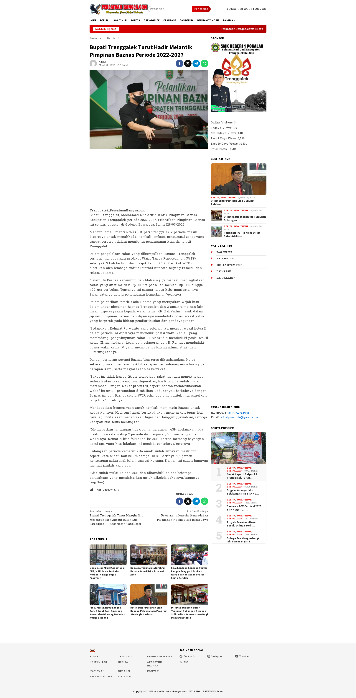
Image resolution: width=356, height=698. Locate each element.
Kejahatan (225, 258)
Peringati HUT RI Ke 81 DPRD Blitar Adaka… (242, 234)
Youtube (244, 656)
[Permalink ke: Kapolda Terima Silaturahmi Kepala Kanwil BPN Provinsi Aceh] (148, 554)
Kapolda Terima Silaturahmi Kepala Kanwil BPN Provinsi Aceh (147, 571)
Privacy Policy (101, 676)
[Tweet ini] (188, 63)
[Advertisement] (149, 179)
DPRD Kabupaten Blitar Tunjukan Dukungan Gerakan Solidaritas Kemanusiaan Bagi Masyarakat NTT (189, 612)
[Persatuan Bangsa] (119, 9)
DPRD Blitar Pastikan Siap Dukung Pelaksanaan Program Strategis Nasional (148, 611)
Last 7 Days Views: (224, 138)
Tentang (124, 656)
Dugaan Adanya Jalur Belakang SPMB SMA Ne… (243, 492)
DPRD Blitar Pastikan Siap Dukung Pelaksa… (232, 202)
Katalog (124, 676)
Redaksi (124, 671)
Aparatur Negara (154, 664)
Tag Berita (224, 252)
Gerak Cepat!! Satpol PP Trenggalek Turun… (242, 476)
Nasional (97, 671)
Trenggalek (235, 471)
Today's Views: (222, 128)
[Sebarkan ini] (179, 63)
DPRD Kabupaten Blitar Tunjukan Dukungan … (245, 218)
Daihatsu (223, 271)
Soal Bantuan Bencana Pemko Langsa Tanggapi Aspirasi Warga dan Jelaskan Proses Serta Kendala (189, 573)
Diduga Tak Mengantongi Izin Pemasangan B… (243, 539)
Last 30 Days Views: (225, 143)
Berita (215, 197)
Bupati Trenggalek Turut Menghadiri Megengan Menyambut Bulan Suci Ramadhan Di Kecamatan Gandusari (116, 518)
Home (94, 656)
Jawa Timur (227, 197)
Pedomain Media (159, 656)
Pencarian (201, 9)
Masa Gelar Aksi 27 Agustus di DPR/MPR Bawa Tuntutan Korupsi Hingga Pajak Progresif (107, 573)
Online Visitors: (222, 122)
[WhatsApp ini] (204, 63)
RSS (186, 662)
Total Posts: (219, 149)
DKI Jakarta (225, 278)
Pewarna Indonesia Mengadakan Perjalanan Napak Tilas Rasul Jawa (182, 516)
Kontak (153, 671)
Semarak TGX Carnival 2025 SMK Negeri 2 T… (244, 508)
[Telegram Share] (196, 63)
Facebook (189, 656)
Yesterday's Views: (224, 133)
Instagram (217, 656)
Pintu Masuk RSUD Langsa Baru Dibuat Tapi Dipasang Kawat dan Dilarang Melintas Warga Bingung (107, 612)
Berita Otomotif (229, 265)
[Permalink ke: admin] (93, 63)
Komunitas (98, 662)
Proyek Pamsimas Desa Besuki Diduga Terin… (241, 524)
